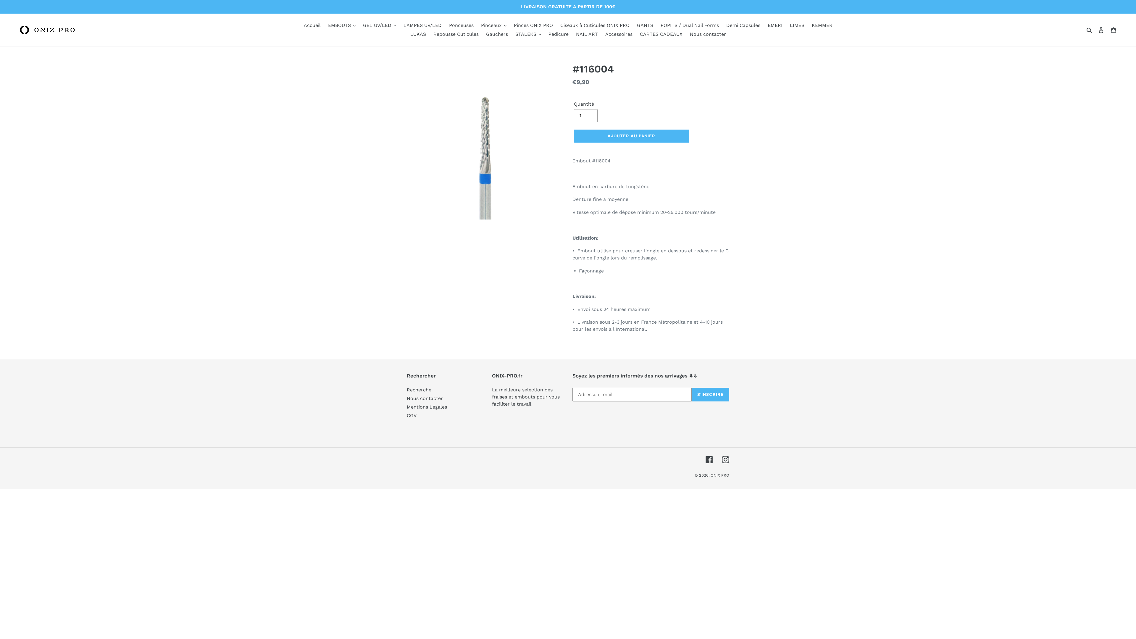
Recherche (419, 390)
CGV (412, 415)
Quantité (584, 104)
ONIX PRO (720, 475)
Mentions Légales (427, 407)
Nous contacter (425, 398)
